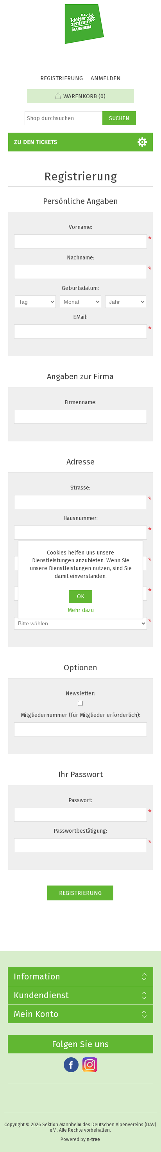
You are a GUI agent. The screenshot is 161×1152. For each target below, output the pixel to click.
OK (80, 596)
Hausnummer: (80, 518)
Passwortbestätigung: (80, 831)
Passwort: (80, 800)
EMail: (80, 317)
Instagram (89, 1064)
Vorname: (80, 227)
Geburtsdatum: (80, 288)
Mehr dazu (81, 610)
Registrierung (61, 78)
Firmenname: (80, 402)
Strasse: (80, 487)
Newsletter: (80, 693)
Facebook (71, 1064)
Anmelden (106, 78)
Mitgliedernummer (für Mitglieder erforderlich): (80, 715)
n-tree (93, 1139)
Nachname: (80, 257)
